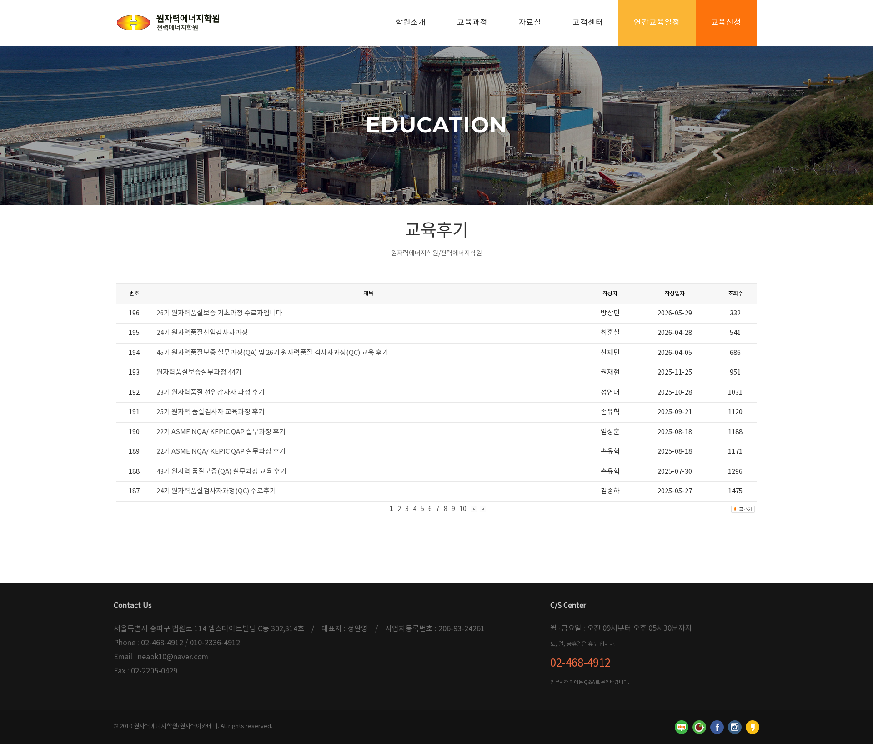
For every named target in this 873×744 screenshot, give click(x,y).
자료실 (530, 22)
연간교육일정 (657, 22)
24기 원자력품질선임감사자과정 (202, 333)
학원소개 (411, 22)
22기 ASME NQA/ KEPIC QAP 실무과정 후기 (221, 432)
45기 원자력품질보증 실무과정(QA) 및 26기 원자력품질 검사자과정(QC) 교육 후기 (272, 353)
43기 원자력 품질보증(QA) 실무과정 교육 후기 (221, 472)
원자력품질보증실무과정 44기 (198, 372)
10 (463, 509)
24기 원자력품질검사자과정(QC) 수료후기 (216, 491)
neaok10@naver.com (173, 657)
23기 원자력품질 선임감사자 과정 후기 (210, 392)
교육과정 (472, 22)
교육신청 (726, 22)
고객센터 (587, 22)
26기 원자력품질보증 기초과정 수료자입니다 (219, 313)
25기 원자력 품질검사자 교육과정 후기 (210, 412)
